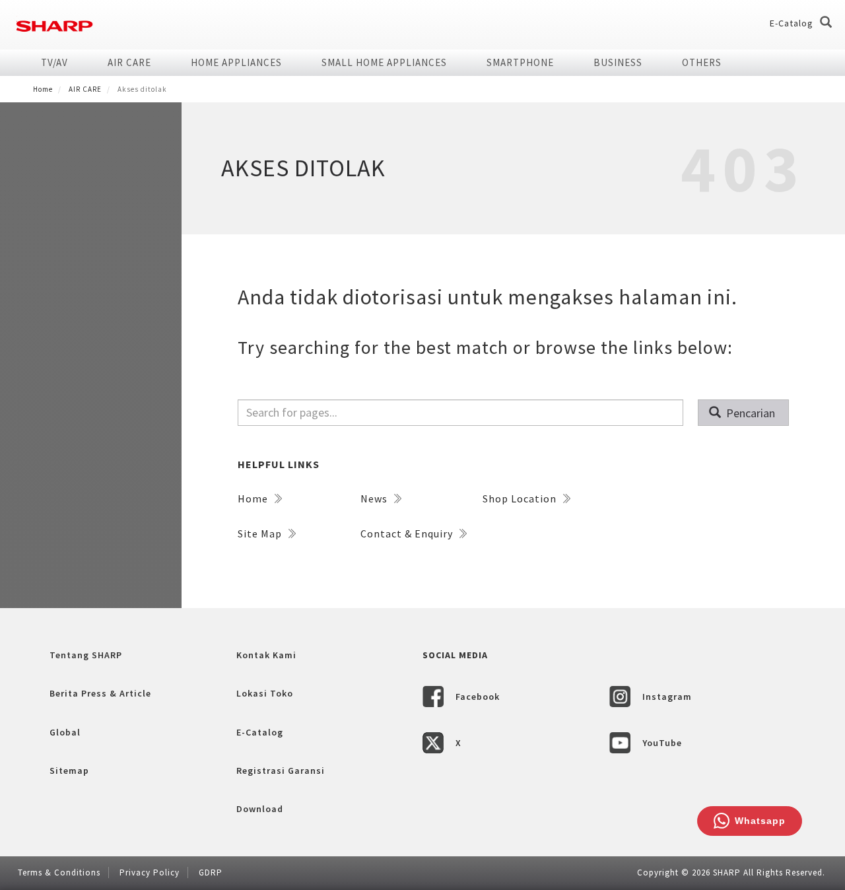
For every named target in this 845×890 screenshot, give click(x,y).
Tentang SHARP (86, 655)
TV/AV (54, 62)
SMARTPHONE (520, 62)
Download (259, 809)
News (375, 498)
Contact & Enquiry (408, 533)
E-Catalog (791, 23)
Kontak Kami (266, 655)
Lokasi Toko (264, 693)
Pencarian (749, 413)
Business (617, 62)
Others (702, 62)
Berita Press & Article (100, 693)
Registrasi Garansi (280, 770)
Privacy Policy (149, 872)
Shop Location (521, 498)
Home (43, 89)
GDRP (210, 872)
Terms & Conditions (59, 872)
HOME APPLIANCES (236, 62)
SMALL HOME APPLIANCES (384, 62)
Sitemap (69, 770)
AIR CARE (129, 62)
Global (65, 732)
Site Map (261, 533)
